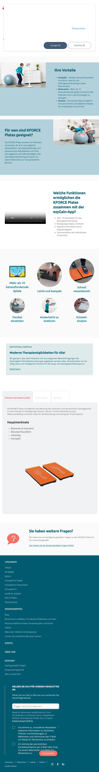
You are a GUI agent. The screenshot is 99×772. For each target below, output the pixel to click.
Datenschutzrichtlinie (22, 721)
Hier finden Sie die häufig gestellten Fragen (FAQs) (51, 545)
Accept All (55, 45)
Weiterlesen (15, 369)
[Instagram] (50, 764)
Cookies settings (31, 45)
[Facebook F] (55, 764)
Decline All (79, 45)
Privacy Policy (78, 28)
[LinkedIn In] (61, 764)
